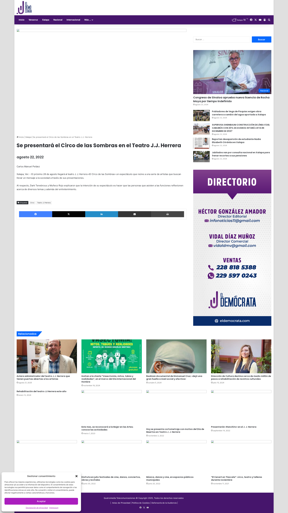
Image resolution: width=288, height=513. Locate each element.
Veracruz (33, 19)
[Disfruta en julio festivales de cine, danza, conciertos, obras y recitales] (111, 457)
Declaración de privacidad (37, 508)
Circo (32, 203)
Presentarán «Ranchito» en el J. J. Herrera (233, 426)
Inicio (21, 19)
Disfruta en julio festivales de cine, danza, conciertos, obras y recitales (111, 478)
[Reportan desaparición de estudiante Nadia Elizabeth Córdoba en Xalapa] (201, 143)
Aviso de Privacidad (121, 503)
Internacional (73, 19)
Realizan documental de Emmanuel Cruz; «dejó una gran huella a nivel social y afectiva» (174, 377)
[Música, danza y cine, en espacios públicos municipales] (176, 457)
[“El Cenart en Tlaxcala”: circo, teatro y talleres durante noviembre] (241, 457)
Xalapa (45, 19)
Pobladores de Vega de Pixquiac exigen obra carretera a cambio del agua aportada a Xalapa (239, 113)
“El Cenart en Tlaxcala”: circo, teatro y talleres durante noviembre (236, 478)
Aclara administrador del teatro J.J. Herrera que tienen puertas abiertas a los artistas (43, 377)
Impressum (53, 508)
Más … (87, 19)
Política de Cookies (141, 503)
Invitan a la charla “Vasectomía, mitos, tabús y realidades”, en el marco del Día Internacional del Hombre (108, 379)
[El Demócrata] (24, 7)
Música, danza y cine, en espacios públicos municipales (170, 478)
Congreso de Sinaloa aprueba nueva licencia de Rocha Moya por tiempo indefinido (231, 99)
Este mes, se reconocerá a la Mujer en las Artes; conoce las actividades (107, 428)
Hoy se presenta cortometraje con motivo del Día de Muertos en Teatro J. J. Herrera (175, 430)
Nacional (57, 19)
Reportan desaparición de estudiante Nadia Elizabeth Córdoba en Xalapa (236, 141)
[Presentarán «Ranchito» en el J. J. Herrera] (241, 407)
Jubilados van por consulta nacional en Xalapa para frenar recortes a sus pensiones (241, 154)
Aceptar (41, 501)
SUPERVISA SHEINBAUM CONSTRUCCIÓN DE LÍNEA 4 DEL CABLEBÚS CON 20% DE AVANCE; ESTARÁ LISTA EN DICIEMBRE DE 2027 (241, 128)
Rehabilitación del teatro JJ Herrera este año (41, 391)
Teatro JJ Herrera (44, 203)
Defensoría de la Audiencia (164, 503)
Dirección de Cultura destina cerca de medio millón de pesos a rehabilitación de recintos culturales (241, 377)
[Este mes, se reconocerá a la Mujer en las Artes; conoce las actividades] (111, 407)
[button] (76, 476)
